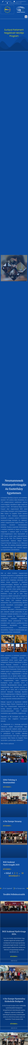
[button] (26, 16)
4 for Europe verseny (12, 821)
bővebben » (14, 956)
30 (22, 873)
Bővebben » (7, 787)
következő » (14, 876)
